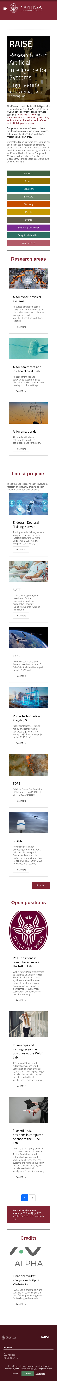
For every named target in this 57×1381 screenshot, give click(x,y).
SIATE (17, 589)
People (28, 212)
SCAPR (17, 841)
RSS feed (27, 1213)
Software (28, 196)
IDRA (16, 655)
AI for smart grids (24, 431)
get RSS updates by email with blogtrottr (28, 1214)
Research (28, 173)
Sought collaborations (28, 235)
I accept (28, 1373)
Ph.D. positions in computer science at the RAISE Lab (26, 962)
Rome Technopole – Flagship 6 (26, 718)
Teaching (28, 204)
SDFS (16, 783)
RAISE (45, 1336)
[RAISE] (26, 7)
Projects (28, 181)
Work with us (28, 243)
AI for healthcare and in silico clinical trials (27, 369)
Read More (21, 326)
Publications (28, 189)
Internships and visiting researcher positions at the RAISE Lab (28, 1051)
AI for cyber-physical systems (27, 299)
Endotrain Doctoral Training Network (26, 524)
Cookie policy (40, 1373)
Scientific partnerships (28, 227)
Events (28, 219)
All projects (41, 885)
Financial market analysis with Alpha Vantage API (26, 1280)
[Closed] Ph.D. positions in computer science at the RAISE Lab (28, 1136)
